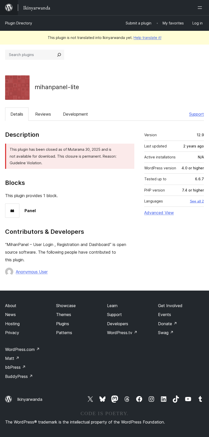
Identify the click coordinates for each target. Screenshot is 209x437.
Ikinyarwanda (29, 399)
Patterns (64, 332)
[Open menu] (201, 7)
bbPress (15, 367)
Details (16, 114)
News (10, 314)
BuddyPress (19, 376)
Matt (12, 358)
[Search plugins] (59, 55)
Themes (63, 314)
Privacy (12, 332)
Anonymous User (32, 271)
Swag (166, 332)
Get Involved (170, 305)
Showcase (66, 305)
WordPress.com (22, 349)
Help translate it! (147, 37)
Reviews (43, 114)
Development (75, 114)
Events (164, 314)
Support (196, 114)
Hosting (12, 323)
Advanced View (159, 212)
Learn (112, 305)
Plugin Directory (18, 23)
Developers (117, 323)
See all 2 (197, 201)
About (10, 305)
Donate (167, 323)
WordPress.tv (122, 332)
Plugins (62, 323)
